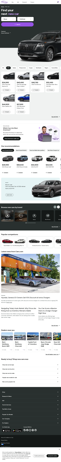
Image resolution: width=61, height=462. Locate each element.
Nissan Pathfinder (5, 33)
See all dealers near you (52, 354)
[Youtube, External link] (30, 430)
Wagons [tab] (46, 68)
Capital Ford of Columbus (32, 343)
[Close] (59, 449)
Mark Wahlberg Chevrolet (18, 344)
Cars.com (28, 453)
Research (24, 2)
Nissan (20, 219)
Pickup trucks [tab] (22, 68)
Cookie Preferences (5, 446)
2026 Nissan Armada (22, 167)
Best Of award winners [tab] (7, 150)
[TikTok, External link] (25, 430)
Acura (34, 219)
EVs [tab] (3, 68)
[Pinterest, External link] (35, 430)
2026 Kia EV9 (34, 167)
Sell (18, 2)
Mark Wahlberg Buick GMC (6, 344)
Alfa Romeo (47, 219)
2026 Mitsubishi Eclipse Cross (21, 107)
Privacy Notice (4, 440)
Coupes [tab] (31, 68)
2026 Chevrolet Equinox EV (6, 85)
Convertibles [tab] (55, 68)
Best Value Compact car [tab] (53, 150)
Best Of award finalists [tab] (21, 150)
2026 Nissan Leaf (6, 167)
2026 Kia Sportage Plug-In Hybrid (21, 85)
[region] (30, 454)
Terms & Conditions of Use (7, 437)
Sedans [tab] (14, 68)
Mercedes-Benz (7, 219)
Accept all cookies (52, 455)
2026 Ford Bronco (36, 84)
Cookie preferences (39, 455)
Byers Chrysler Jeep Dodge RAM (46, 344)
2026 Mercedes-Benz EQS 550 (52, 85)
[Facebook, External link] (27, 430)
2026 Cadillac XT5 (6, 106)
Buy (12, 2)
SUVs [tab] (8, 68)
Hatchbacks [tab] (38, 68)
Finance (32, 2)
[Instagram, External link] (33, 430)
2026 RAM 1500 (50, 167)
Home (2, 6)
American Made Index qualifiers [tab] (37, 150)
